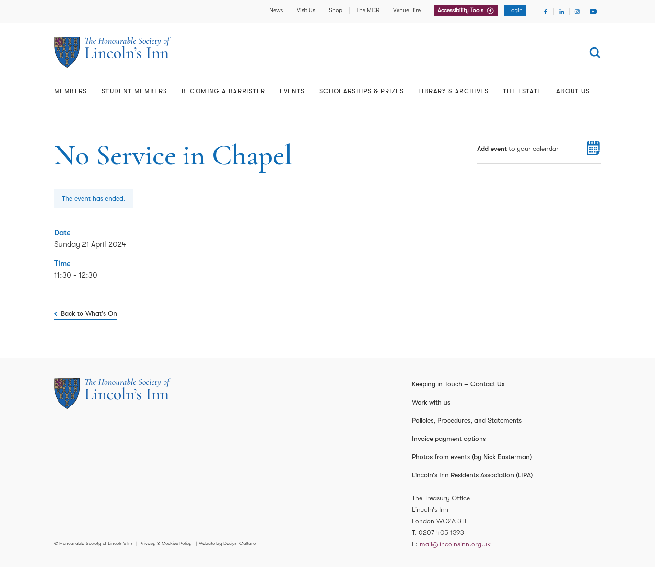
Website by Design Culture (227, 543)
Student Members (134, 90)
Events (292, 90)
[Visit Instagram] (577, 11)
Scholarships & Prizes (361, 90)
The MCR (367, 10)
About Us (573, 90)
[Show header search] (595, 52)
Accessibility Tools (461, 10)
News (276, 10)
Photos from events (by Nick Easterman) (472, 457)
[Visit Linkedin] (561, 11)
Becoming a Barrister (224, 90)
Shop (335, 10)
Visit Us (306, 10)
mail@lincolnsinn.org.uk (455, 544)
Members (70, 90)
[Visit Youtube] (593, 11)
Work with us (431, 402)
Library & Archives (453, 90)
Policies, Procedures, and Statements (467, 420)
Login (515, 10)
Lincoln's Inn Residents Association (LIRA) (472, 475)
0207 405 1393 (441, 532)
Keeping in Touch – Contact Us (458, 384)
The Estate (522, 90)
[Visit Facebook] (545, 11)
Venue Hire (407, 10)
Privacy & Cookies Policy (166, 543)
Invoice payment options (449, 438)
